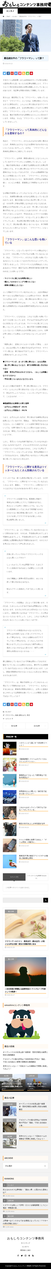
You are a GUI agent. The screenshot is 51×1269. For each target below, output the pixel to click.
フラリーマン (9, 715)
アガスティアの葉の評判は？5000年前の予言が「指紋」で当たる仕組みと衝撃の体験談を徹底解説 (25, 1060)
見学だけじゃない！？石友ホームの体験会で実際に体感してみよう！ (25, 1067)
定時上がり (22, 715)
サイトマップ (25, 1243)
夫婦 (16, 715)
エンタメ (10, 11)
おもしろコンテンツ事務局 (25, 1238)
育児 (28, 715)
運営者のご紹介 (25, 1250)
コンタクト (25, 1247)
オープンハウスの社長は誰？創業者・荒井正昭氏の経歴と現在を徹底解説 (25, 1053)
